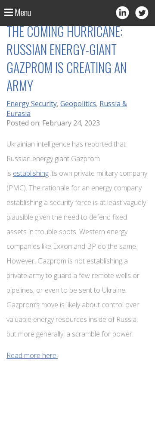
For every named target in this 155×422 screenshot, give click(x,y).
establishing (31, 173)
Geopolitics (78, 103)
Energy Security (31, 103)
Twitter (142, 12)
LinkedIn (122, 12)
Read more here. (32, 355)
